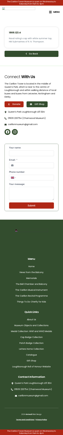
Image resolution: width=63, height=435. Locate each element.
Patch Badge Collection (31, 343)
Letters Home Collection (31, 348)
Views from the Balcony (31, 272)
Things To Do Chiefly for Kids (31, 301)
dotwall (29, 414)
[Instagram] (15, 132)
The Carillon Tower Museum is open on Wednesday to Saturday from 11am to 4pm (31, 2)
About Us (31, 319)
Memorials (31, 278)
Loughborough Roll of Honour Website (31, 366)
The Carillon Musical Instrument (31, 289)
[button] (31, 54)
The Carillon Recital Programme (31, 295)
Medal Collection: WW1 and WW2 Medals (31, 331)
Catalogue (31, 354)
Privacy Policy (41, 420)
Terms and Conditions (25, 420)
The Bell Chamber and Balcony (31, 284)
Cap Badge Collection (31, 337)
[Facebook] (7, 132)
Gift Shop (31, 360)
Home (31, 266)
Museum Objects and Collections (31, 325)
